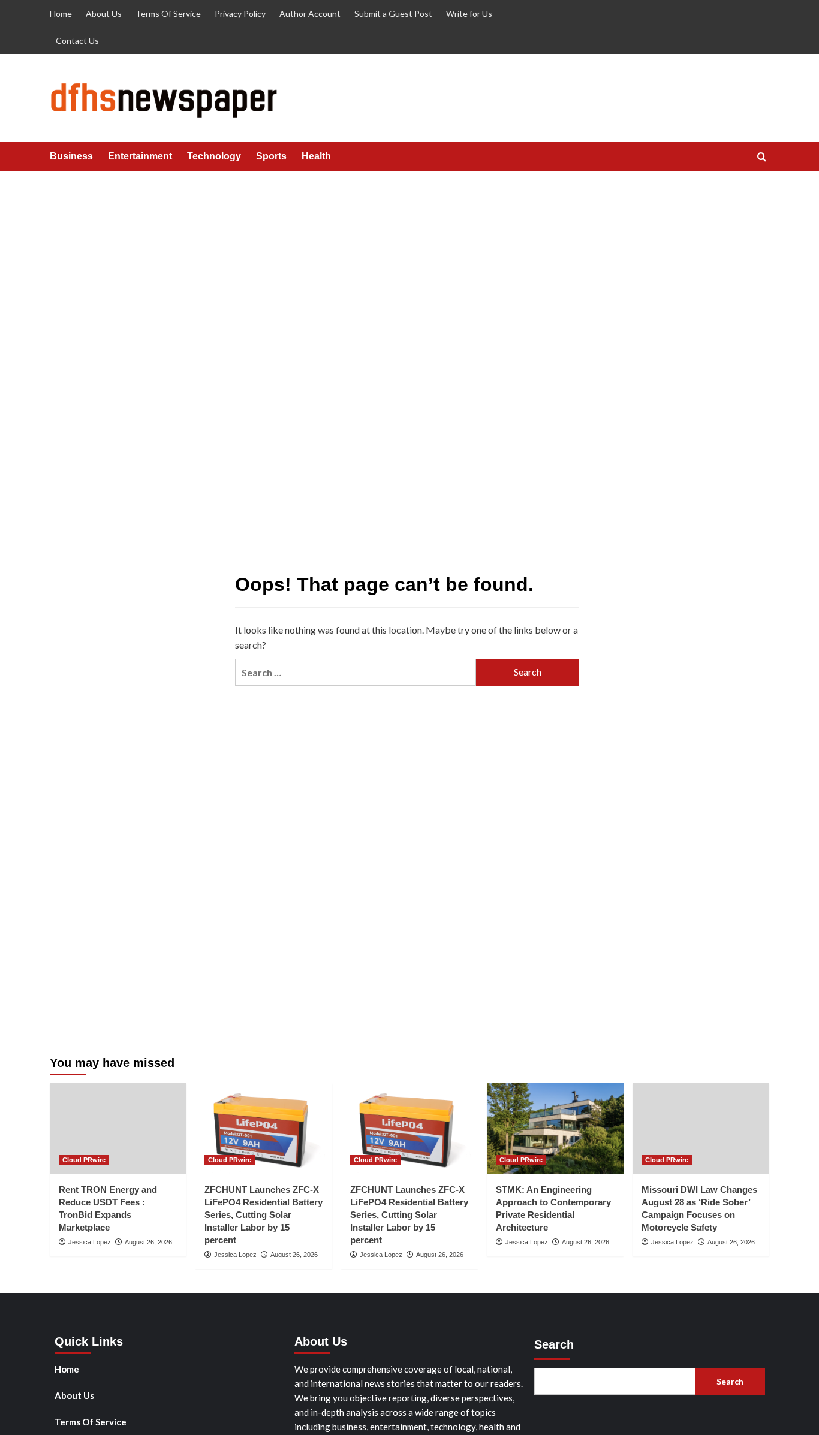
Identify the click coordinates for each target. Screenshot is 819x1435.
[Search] (761, 157)
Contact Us (77, 40)
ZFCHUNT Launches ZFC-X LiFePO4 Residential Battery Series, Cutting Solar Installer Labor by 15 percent (263, 1214)
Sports (271, 156)
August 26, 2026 (148, 1242)
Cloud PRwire (84, 1159)
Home (61, 13)
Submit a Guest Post (393, 13)
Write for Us (469, 13)
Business (71, 156)
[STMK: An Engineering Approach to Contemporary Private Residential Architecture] (555, 1128)
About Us (104, 13)
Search (554, 1344)
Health (316, 156)
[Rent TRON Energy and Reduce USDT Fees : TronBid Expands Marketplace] (118, 1128)
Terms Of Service (168, 13)
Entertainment (140, 156)
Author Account (310, 13)
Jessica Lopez (89, 1242)
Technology (214, 156)
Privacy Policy (240, 13)
